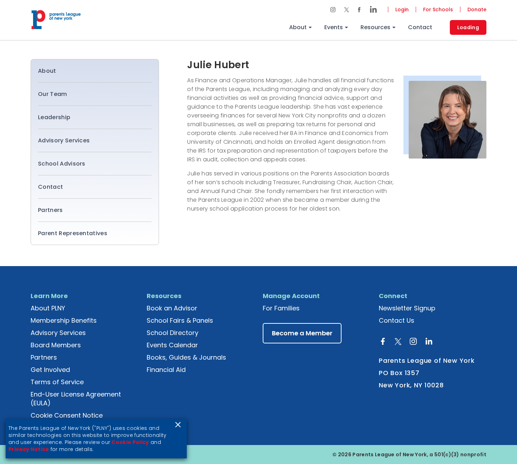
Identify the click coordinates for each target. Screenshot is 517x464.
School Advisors (61, 164)
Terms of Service (57, 382)
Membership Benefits (64, 320)
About (298, 27)
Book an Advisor (172, 308)
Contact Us (396, 320)
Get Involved (50, 369)
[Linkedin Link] (371, 9)
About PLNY (48, 308)
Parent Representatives (72, 233)
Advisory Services (64, 140)
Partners (50, 210)
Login (402, 9)
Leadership (54, 117)
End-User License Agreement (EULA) (76, 398)
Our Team (52, 94)
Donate (476, 9)
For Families (281, 308)
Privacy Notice (28, 449)
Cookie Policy (130, 442)
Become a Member (302, 333)
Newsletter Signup (407, 308)
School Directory (172, 332)
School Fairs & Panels (180, 320)
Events (333, 27)
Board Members (56, 345)
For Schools (438, 9)
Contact (420, 27)
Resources (375, 27)
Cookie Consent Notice (67, 415)
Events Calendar (172, 345)
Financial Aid (166, 369)
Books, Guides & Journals (186, 357)
